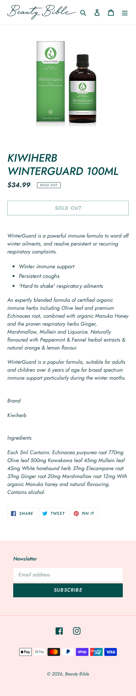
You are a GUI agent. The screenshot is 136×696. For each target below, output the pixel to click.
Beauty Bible (77, 673)
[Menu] (125, 12)
